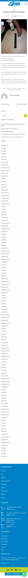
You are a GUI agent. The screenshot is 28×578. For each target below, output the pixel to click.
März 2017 (3, 431)
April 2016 (3, 456)
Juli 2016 (3, 448)
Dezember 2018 (5, 378)
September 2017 (5, 414)
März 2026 (3, 159)
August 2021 (4, 292)
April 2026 (3, 156)
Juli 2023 (3, 234)
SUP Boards (4, 536)
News (14, 10)
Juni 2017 (3, 423)
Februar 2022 (4, 278)
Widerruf (3, 494)
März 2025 (3, 187)
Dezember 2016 (5, 437)
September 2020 (5, 323)
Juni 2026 (3, 151)
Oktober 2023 (4, 226)
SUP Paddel (4, 538)
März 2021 (3, 306)
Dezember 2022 (5, 251)
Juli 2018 (3, 389)
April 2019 (3, 370)
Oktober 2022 (4, 256)
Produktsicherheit (5, 481)
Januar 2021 (4, 312)
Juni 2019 (3, 364)
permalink (18, 89)
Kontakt (3, 497)
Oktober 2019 (4, 353)
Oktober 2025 (4, 173)
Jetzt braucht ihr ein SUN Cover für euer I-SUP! (13, 134)
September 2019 (5, 356)
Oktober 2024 (4, 201)
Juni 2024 (3, 209)
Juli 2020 (3, 328)
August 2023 (4, 231)
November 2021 (5, 284)
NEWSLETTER (5, 563)
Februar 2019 (4, 376)
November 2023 (5, 223)
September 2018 (5, 384)
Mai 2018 (3, 395)
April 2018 (3, 398)
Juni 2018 (3, 392)
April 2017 (3, 428)
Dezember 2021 (5, 281)
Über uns (3, 471)
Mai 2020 (3, 334)
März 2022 (3, 276)
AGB (2, 474)
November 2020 (5, 317)
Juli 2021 (3, 295)
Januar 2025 (4, 192)
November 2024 (5, 198)
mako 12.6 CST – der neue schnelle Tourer (12, 137)
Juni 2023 (3, 237)
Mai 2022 (3, 270)
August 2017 (4, 417)
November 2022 (5, 253)
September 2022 (5, 259)
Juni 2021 (3, 298)
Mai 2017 (3, 425)
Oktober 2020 (4, 320)
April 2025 (3, 184)
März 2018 (3, 400)
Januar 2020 (4, 345)
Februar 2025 (4, 190)
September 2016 (5, 442)
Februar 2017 (4, 434)
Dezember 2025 (5, 167)
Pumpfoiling (4, 544)
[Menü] (2, 4)
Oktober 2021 (4, 287)
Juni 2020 (3, 331)
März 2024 (3, 214)
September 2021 (5, 289)
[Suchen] (23, 4)
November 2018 (5, 381)
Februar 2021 (4, 309)
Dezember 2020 (5, 314)
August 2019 (4, 359)
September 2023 (5, 228)
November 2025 (5, 170)
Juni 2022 (3, 267)
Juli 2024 (3, 206)
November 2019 (5, 351)
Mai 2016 (3, 453)
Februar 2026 (4, 162)
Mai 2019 (3, 367)
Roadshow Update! (22, 104)
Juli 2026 (3, 148)
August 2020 (4, 326)
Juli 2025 (3, 178)
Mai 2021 (3, 301)
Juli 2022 (3, 264)
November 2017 (5, 412)
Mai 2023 (3, 240)
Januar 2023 (4, 248)
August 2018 (4, 387)
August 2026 (4, 145)
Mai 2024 (3, 212)
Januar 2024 (4, 220)
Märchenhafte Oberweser (7, 131)
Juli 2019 (3, 362)
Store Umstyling (5, 104)
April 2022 (3, 273)
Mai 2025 (3, 181)
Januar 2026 (4, 165)
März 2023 (3, 245)
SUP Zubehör (4, 541)
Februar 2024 (4, 217)
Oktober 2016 (4, 439)
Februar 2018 (4, 403)
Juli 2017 (3, 420)
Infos (2, 550)
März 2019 (3, 373)
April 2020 (3, 337)
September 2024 (5, 203)
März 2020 (3, 339)
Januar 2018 (4, 406)
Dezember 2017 (5, 409)
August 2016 (4, 445)
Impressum (4, 484)
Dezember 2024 (5, 195)
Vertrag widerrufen (13, 574)
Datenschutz (4, 491)
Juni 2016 (3, 450)
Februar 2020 (4, 342)
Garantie (3, 477)
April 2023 (3, 242)
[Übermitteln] (25, 115)
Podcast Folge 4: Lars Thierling (9, 128)
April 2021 (3, 303)
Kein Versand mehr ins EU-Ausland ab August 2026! (13, 125)
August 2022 (4, 262)
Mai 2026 (3, 153)
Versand (3, 487)
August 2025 (4, 176)
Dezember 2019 (5, 348)
